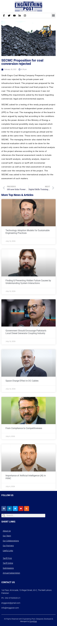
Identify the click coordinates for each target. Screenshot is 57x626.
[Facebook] (3, 508)
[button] (53, 15)
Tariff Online (8, 563)
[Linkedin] (9, 508)
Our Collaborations (11, 541)
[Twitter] (9, 15)
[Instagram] (24, 15)
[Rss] (26, 508)
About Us (7, 531)
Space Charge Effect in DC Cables (22, 380)
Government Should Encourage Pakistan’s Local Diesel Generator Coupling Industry (26, 332)
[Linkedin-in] (19, 15)
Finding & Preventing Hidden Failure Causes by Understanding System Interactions (28, 281)
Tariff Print (7, 558)
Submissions (8, 568)
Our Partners (8, 546)
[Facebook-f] (3, 15)
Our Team (7, 536)
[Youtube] (14, 15)
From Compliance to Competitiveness (24, 428)
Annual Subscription (11, 573)
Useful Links (8, 551)
